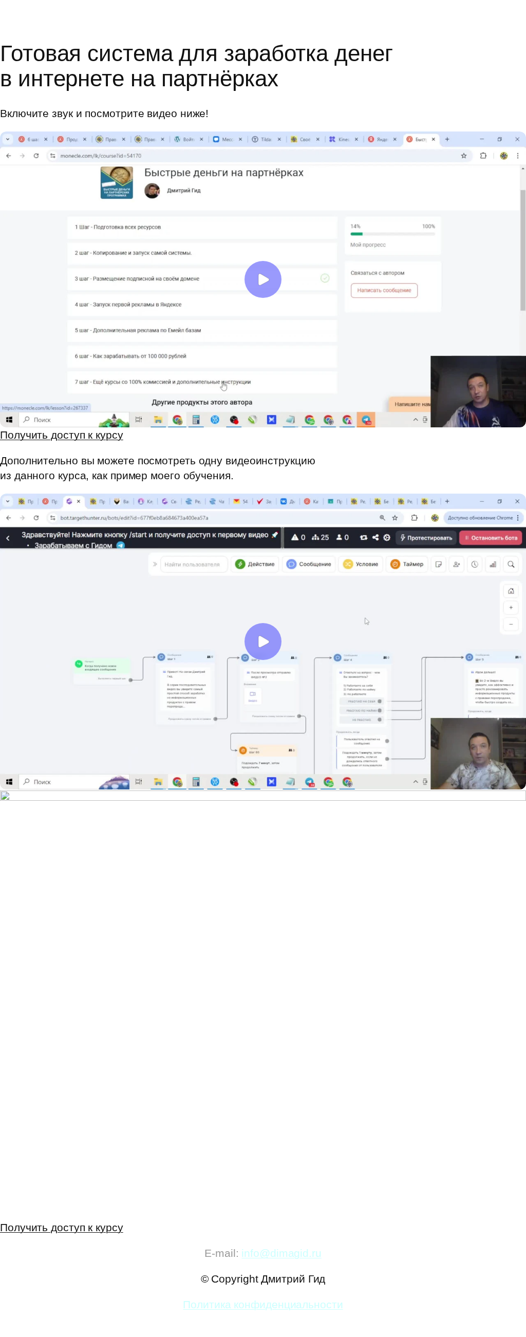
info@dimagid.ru (281, 1253)
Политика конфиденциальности (263, 1304)
